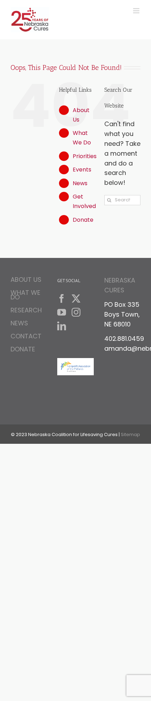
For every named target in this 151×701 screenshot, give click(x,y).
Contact (26, 336)
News (80, 183)
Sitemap (130, 434)
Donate (83, 220)
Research (26, 310)
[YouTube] (61, 312)
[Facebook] (61, 298)
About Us (26, 280)
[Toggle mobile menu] (136, 10)
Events (82, 169)
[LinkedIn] (61, 326)
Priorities (85, 156)
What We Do (25, 294)
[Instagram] (76, 312)
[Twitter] (76, 298)
